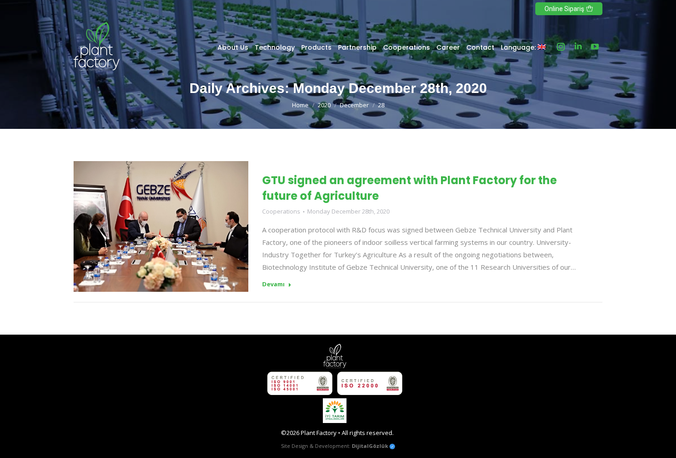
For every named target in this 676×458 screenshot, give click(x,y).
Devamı (273, 284)
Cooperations (281, 211)
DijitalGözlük (370, 445)
